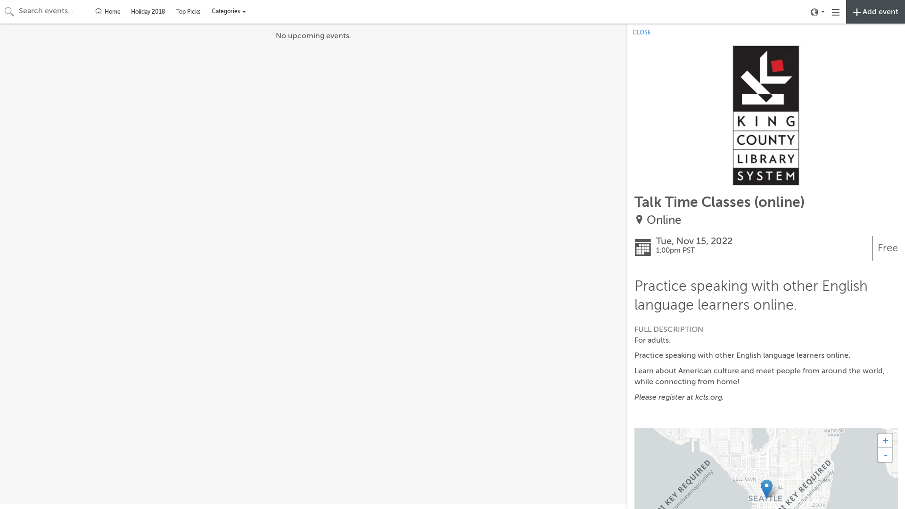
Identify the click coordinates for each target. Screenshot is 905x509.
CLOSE (642, 32)
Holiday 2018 (148, 11)
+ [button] (885, 440)
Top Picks (188, 11)
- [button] (885, 454)
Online (664, 220)
